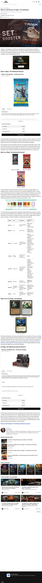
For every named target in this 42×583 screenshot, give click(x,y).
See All (38, 511)
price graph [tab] (9, 108)
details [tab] (3, 108)
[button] (40, 4)
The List (34, 336)
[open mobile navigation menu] (2, 2)
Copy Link (7, 17)
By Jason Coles (12, 473)
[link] (6, 2)
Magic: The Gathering (5, 8)
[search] (20, 4)
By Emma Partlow (4, 473)
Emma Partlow (4, 13)
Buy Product (21, 134)
